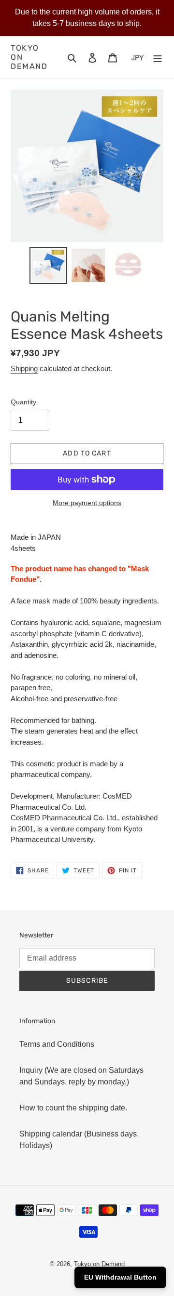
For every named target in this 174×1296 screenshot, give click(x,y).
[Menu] (157, 57)
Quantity (23, 402)
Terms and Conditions (56, 1044)
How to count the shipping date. (73, 1108)
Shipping (24, 368)
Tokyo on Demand (29, 57)
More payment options (87, 503)
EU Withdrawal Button (120, 1277)
